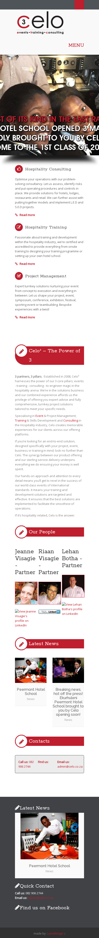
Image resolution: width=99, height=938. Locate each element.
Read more (27, 215)
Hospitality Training (46, 227)
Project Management (45, 276)
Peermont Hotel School (31, 691)
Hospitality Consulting (48, 169)
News (31, 699)
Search (79, 4)
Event (39, 416)
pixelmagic (56, 933)
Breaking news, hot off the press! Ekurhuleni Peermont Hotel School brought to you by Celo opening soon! (68, 702)
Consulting (70, 420)
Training (20, 420)
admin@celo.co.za (70, 766)
